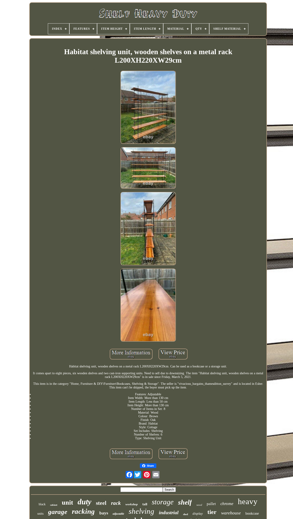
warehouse (231, 512)
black (42, 504)
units (40, 513)
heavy (248, 501)
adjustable (118, 513)
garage (57, 511)
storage (163, 502)
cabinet (53, 505)
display (198, 513)
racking (83, 511)
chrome (226, 503)
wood (199, 504)
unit (67, 502)
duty (84, 502)
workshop (131, 504)
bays (103, 513)
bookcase (252, 513)
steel (101, 503)
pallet (211, 504)
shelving (141, 511)
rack (116, 503)
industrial (169, 512)
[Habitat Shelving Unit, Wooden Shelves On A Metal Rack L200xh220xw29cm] (148, 108)
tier (212, 512)
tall (144, 504)
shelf (185, 502)
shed (185, 514)
